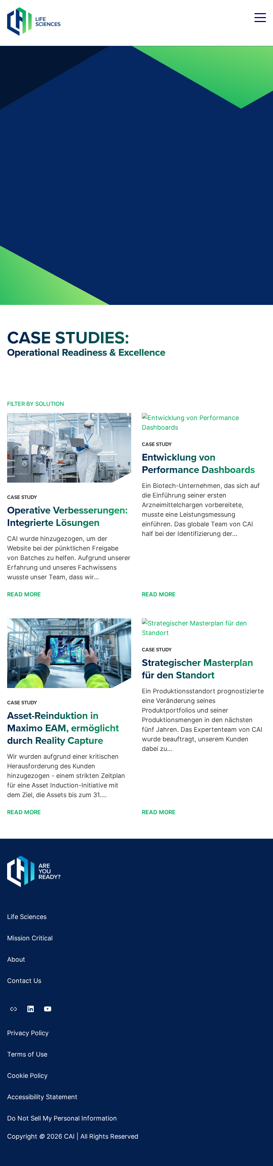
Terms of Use (27, 1054)
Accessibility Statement (42, 1097)
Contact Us (24, 980)
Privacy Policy (28, 1033)
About (16, 959)
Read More (24, 594)
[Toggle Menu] (260, 19)
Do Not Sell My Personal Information (62, 1118)
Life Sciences (27, 916)
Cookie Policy (27, 1075)
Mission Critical (30, 938)
